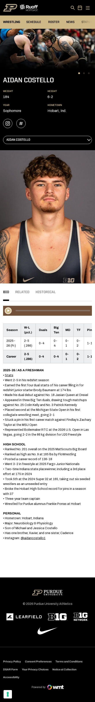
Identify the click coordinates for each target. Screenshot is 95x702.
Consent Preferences (38, 661)
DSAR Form (10, 669)
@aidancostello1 (33, 538)
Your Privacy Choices (35, 669)
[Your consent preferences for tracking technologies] (8, 694)
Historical (46, 292)
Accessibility (11, 677)
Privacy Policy (12, 661)
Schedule (33, 22)
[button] (79, 73)
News (70, 22)
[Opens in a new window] (24, 616)
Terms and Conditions (69, 661)
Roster (53, 22)
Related (22, 292)
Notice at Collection (64, 669)
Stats (86, 22)
